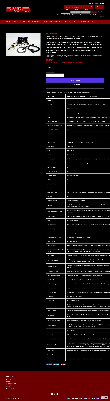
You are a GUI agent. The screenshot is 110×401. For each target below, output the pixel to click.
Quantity (48, 67)
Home (8, 22)
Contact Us (9, 381)
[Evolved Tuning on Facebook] (52, 394)
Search (94, 12)
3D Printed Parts (83, 22)
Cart (100, 7)
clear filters (100, 12)
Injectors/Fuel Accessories (52, 22)
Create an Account (99, 3)
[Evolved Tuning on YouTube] (57, 394)
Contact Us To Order (55, 75)
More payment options (75, 84)
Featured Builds (10, 388)
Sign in (91, 3)
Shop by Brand (70, 22)
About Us (8, 379)
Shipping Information (12, 386)
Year (66, 9)
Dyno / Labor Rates (19, 22)
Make (76, 9)
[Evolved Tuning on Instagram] (54, 394)
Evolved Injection (34, 22)
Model (86, 9)
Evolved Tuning (14, 398)
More (93, 22)
